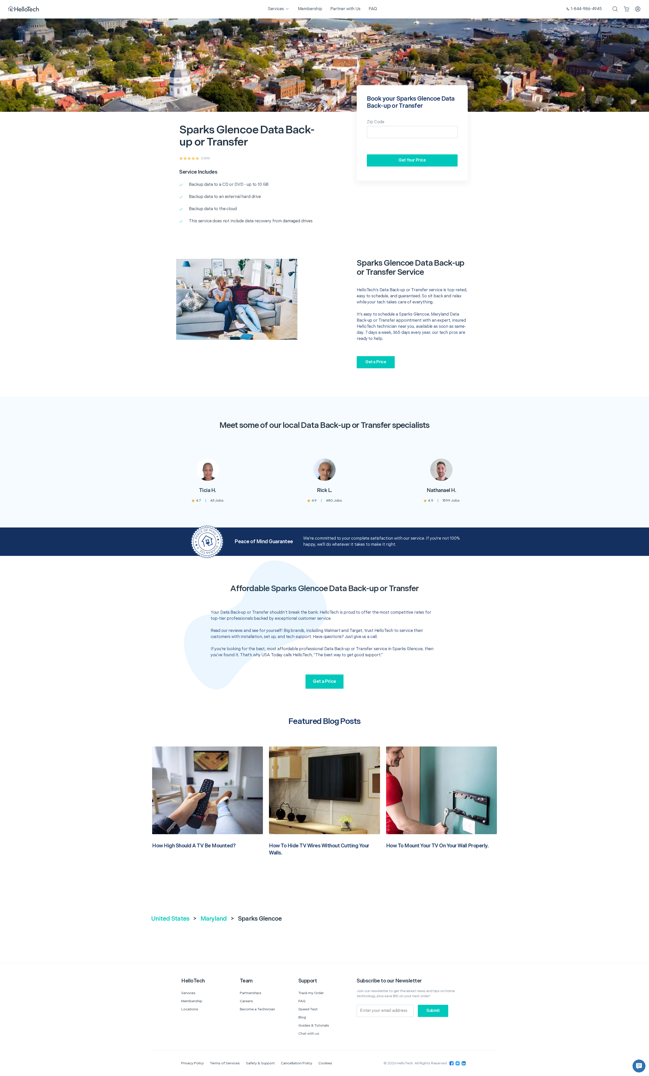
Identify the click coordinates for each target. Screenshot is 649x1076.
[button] (639, 1066)
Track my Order (311, 993)
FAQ (301, 1001)
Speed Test (308, 1009)
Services (188, 993)
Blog (302, 1017)
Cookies (325, 1063)
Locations (189, 1009)
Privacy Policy (192, 1063)
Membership (191, 1001)
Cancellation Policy (296, 1063)
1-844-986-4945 (586, 9)
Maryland (214, 918)
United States (170, 918)
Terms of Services (225, 1063)
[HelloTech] (24, 9)
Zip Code (375, 122)
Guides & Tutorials (313, 1025)
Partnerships (250, 993)
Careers (246, 1001)
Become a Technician (257, 1009)
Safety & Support (260, 1063)
